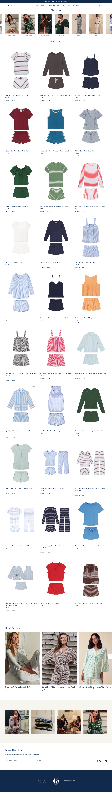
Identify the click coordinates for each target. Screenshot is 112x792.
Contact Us (67, 753)
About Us (83, 751)
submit (39, 760)
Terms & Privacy (98, 753)
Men (58, 5)
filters (52, 41)
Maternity (51, 5)
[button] (110, 656)
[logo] (10, 6)
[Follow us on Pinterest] (103, 761)
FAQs (65, 751)
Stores (66, 755)
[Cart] (106, 6)
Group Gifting (85, 753)
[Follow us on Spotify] (106, 761)
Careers (83, 756)
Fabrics (83, 755)
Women (43, 5)
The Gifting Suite (73, 5)
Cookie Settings (98, 757)
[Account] (102, 6)
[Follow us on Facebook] (97, 761)
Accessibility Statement (100, 755)
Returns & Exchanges (70, 756)
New (37, 5)
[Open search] (100, 6)
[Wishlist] (104, 6)
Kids (64, 5)
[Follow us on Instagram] (100, 761)
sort (59, 41)
